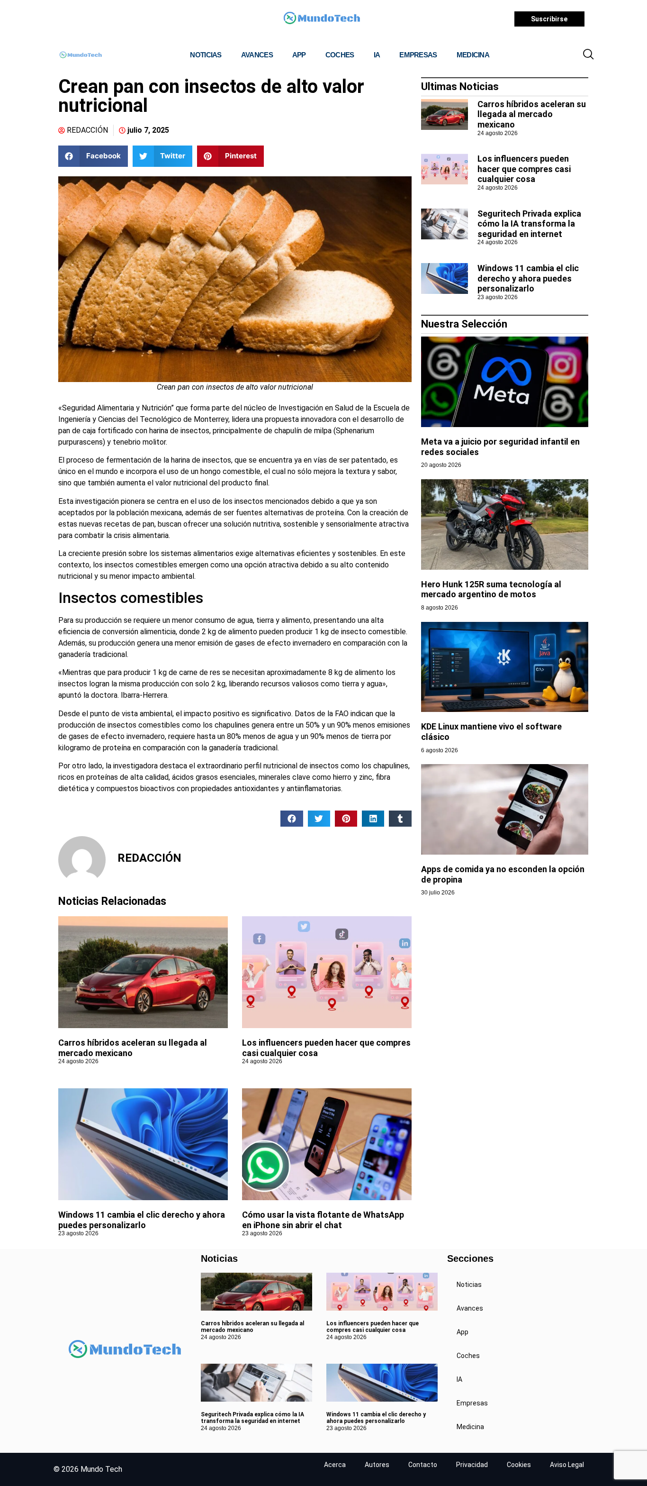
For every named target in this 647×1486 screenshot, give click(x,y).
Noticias (205, 55)
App (299, 55)
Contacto (422, 1464)
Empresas (418, 55)
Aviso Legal (567, 1464)
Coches (339, 55)
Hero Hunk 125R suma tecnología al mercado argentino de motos (491, 589)
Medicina (473, 55)
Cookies (519, 1464)
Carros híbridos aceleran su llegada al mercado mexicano (531, 114)
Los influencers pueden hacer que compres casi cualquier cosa (524, 169)
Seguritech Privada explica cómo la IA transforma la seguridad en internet (529, 224)
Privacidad (472, 1464)
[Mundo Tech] (321, 19)
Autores (377, 1464)
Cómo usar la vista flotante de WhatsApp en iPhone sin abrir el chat (323, 1220)
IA (377, 55)
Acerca (335, 1464)
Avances (257, 55)
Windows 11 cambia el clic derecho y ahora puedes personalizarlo (141, 1220)
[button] (588, 55)
